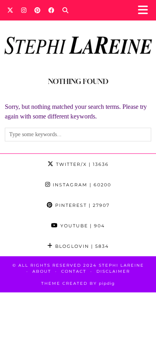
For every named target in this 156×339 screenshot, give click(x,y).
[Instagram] (23, 10)
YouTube (81, 226)
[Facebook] (51, 10)
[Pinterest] (37, 10)
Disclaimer (113, 271)
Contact (73, 271)
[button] (145, 10)
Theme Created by (78, 283)
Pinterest (81, 205)
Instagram (81, 185)
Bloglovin (81, 246)
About (41, 271)
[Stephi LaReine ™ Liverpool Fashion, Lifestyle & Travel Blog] (78, 34)
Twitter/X (81, 164)
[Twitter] (10, 10)
